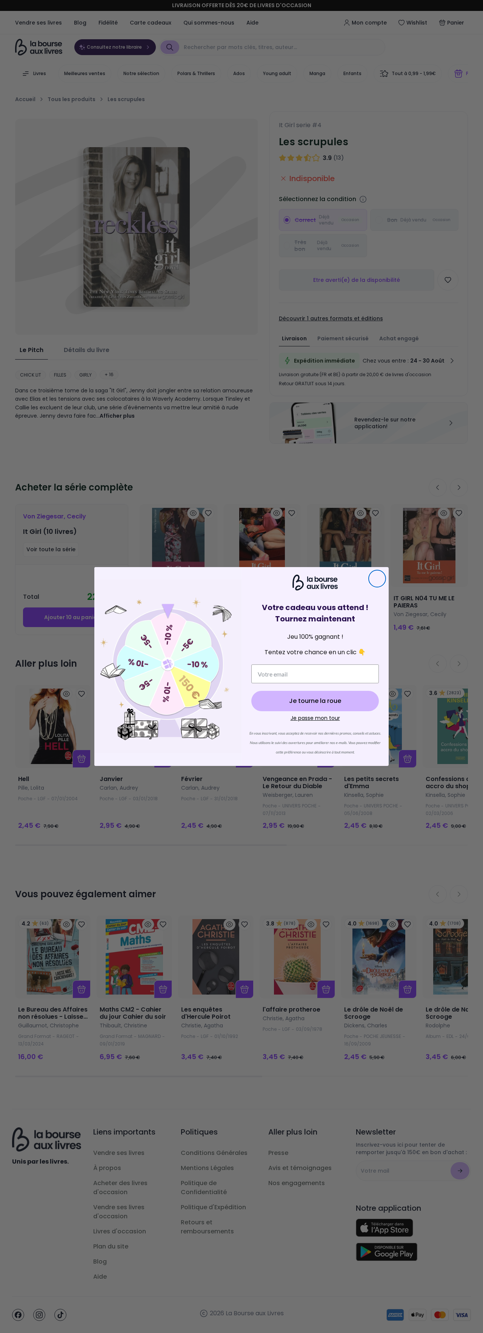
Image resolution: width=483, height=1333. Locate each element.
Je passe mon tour (315, 718)
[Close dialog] (377, 578)
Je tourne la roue (315, 700)
